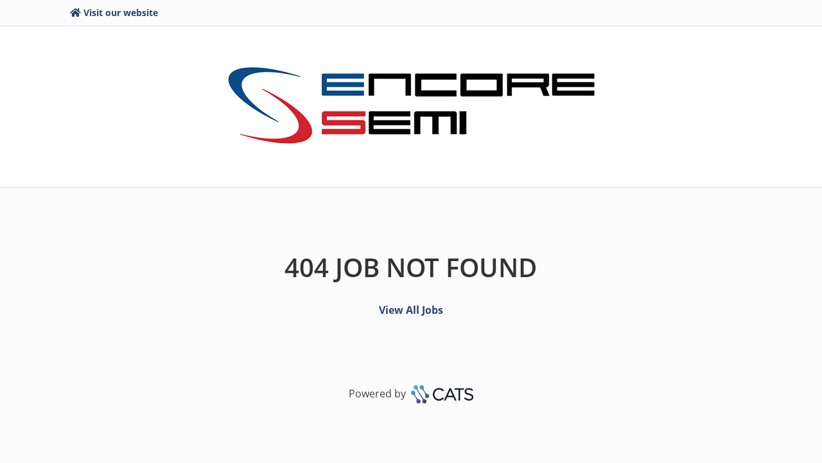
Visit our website (120, 12)
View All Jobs (411, 310)
